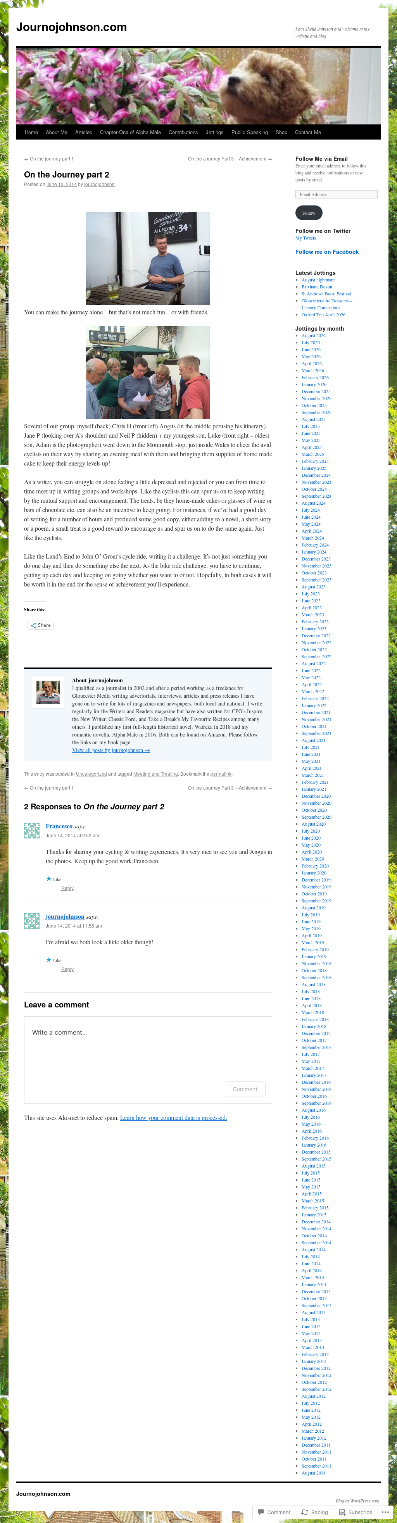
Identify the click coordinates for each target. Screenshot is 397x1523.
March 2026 (313, 370)
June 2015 (311, 1179)
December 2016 (316, 1082)
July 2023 (311, 593)
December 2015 (316, 1152)
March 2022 (313, 691)
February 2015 (315, 1207)
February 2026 (315, 377)
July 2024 (311, 510)
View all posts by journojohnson (111, 750)
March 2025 (313, 454)
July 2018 (311, 991)
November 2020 (316, 803)
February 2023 (315, 621)
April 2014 (312, 1270)
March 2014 (313, 1277)
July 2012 (311, 1403)
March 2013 (313, 1347)
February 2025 (315, 461)
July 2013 (311, 1319)
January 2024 (314, 551)
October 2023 (314, 572)
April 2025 (312, 447)
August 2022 (314, 663)
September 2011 (316, 1466)
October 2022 (314, 649)
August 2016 (314, 1110)
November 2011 (316, 1452)
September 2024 (316, 496)
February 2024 (315, 545)
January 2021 (314, 789)
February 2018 (315, 1019)
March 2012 (313, 1431)
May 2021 (311, 761)
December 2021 (316, 712)
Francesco (59, 825)
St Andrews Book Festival (326, 293)
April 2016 (312, 1131)
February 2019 (315, 949)
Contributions (183, 132)
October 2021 (314, 726)
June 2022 (311, 670)
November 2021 (316, 719)
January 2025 (314, 468)
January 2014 (314, 1284)
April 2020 (312, 852)
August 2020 (314, 824)
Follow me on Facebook (327, 251)
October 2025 (314, 405)
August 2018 (314, 984)
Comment (245, 1089)
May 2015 (311, 1186)
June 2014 (311, 1263)
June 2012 (311, 1410)
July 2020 (311, 831)
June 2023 (311, 600)
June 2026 (311, 349)
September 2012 (316, 1389)
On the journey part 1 (49, 158)
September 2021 (316, 733)
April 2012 (312, 1424)
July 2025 (311, 426)
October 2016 (314, 1096)
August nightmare (318, 279)
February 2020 (315, 865)
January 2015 (314, 1214)
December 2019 (316, 879)
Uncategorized (91, 773)
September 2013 (316, 1305)
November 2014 (316, 1228)
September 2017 (316, 1047)
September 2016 (316, 1103)
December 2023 (316, 558)
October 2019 (314, 893)
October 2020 (314, 810)
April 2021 (312, 768)
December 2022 (316, 635)
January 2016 (314, 1145)
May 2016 (311, 1124)
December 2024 (316, 475)
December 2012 (316, 1368)
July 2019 (311, 914)
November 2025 (316, 398)
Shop (281, 132)
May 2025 (311, 440)
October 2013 (314, 1298)
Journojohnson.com (71, 26)
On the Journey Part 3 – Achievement (230, 158)
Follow (309, 213)
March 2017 (313, 1068)
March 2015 (313, 1200)
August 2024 (314, 503)
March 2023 (313, 614)
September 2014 (316, 1242)
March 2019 (313, 942)
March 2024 (313, 538)
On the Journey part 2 (66, 174)
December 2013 (316, 1291)
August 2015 (314, 1166)
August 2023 (314, 586)
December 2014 (316, 1221)
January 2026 (314, 384)
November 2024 (316, 482)
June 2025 (311, 433)
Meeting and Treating (155, 773)
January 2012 (314, 1438)
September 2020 (316, 817)
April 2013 (312, 1340)
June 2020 (311, 838)
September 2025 (316, 412)
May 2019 (311, 928)
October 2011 (314, 1459)
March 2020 (313, 859)
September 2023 (316, 579)
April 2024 (312, 531)
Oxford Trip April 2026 (323, 314)
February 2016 (315, 1138)
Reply (67, 888)
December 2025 (316, 391)
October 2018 (314, 970)
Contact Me (308, 132)
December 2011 (316, 1445)
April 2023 (312, 607)
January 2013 (314, 1361)
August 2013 (314, 1312)
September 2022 (316, 656)
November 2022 (316, 642)
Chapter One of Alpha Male (130, 132)
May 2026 (311, 356)
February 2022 (315, 698)
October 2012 (314, 1382)
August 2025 (314, 419)
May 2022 (311, 677)
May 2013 (311, 1333)
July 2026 (311, 342)
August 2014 (314, 1249)
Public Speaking (249, 132)
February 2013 (315, 1354)
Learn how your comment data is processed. (173, 1117)
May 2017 (311, 1061)
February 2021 (315, 782)
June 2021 (311, 754)
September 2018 (316, 977)
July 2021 (311, 747)
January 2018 (314, 1026)
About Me (56, 132)
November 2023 (316, 565)
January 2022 (314, 705)
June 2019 (311, 921)
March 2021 (313, 775)
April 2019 (312, 935)
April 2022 (312, 684)
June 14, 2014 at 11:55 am (74, 925)
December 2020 (316, 796)
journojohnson (99, 184)
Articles (83, 132)
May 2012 (311, 1417)
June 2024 (311, 517)
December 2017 (316, 1033)
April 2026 (312, 363)
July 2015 (311, 1172)
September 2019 (316, 900)
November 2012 (316, 1375)
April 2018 (312, 1005)
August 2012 (314, 1396)
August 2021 (314, 740)
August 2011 (314, 1473)
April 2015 (312, 1193)
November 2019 (316, 886)
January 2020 (314, 872)
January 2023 (314, 628)
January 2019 (314, 956)
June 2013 (311, 1326)
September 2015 (316, 1159)
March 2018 (313, 1012)
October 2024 (314, 489)
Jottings (215, 132)
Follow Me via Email (321, 158)
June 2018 (311, 998)
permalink (221, 773)
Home (31, 132)
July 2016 (311, 1117)
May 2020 (311, 845)
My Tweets (305, 238)
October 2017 (314, 1040)
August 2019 (314, 907)
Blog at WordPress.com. (358, 1500)
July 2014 (311, 1256)
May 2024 (311, 524)
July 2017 (311, 1054)
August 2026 (314, 335)
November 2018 (316, 963)
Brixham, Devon (317, 286)
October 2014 (314, 1235)
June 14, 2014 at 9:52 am (72, 835)
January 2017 (314, 1075)
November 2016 (316, 1089)
